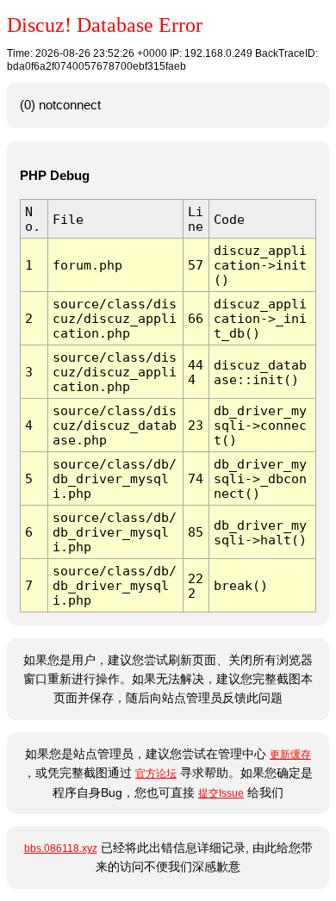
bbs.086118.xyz (60, 848)
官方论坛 (156, 773)
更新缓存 (290, 755)
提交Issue (221, 793)
